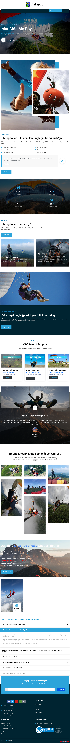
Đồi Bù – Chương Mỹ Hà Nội (8, 33)
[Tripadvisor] (20, 701)
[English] (66, 741)
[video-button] (3, 40)
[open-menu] (2, 11)
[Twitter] (12, 701)
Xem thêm (6, 171)
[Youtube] (16, 701)
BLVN (7, 740)
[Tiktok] (24, 701)
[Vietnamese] (61, 741)
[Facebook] (9, 701)
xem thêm (25, 553)
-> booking (7, 377)
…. (37, 320)
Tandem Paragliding (55, 10)
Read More (6, 234)
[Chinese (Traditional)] (64, 741)
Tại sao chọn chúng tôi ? (8, 311)
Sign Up (62, 689)
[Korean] (63, 741)
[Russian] (68, 741)
